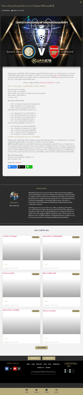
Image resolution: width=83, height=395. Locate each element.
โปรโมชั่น (46, 392)
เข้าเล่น (26, 392)
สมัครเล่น (37, 392)
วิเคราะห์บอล (58, 75)
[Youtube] (15, 369)
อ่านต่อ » (6, 264)
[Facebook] (7, 369)
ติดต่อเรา (56, 392)
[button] (41, 347)
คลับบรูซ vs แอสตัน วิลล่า (47, 82)
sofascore (18, 162)
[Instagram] (19, 369)
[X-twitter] (11, 369)
